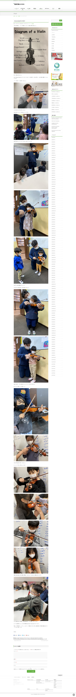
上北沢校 (53, 34)
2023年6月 (53, 219)
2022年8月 (53, 239)
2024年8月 (53, 188)
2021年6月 (53, 270)
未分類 (53, 43)
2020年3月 (53, 299)
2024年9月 (53, 186)
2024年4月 (53, 197)
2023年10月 (54, 210)
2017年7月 (53, 368)
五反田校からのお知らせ (56, 100)
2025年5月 (53, 168)
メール (15, 662)
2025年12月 (54, 155)
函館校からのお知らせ (55, 102)
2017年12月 (54, 357)
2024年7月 (53, 190)
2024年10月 (54, 184)
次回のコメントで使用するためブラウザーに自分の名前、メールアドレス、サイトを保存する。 (29, 669)
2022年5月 (53, 246)
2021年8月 (53, 266)
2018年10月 (54, 335)
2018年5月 (53, 346)
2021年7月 (53, 268)
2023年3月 (53, 224)
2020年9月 (53, 290)
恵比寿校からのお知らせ (56, 105)
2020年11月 (53, 286)
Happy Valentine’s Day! (17, 640)
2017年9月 (53, 364)
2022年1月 (53, 255)
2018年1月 (53, 355)
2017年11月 (53, 359)
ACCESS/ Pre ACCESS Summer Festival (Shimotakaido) (55, 127)
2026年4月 (53, 146)
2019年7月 (53, 317)
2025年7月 (53, 164)
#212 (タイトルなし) (30, 679)
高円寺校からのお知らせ (56, 111)
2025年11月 (53, 157)
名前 (15, 659)
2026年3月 (53, 148)
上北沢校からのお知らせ (56, 96)
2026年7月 (53, 139)
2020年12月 (54, 284)
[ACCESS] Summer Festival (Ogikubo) (56, 131)
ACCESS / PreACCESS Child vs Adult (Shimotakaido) (57, 118)
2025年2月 (53, 175)
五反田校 (32, 23)
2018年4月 (53, 348)
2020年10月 (54, 288)
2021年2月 (53, 279)
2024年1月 (53, 204)
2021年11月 (53, 259)
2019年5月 (53, 319)
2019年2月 (53, 326)
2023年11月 (53, 208)
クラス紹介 (46, 679)
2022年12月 (54, 230)
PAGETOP (60, 675)
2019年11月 (53, 308)
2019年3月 (53, 324)
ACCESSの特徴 (38, 679)
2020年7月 (53, 295)
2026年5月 (53, 144)
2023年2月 (53, 226)
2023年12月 (54, 206)
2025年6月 (53, 166)
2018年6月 (53, 344)
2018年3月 (53, 350)
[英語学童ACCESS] (18, 4)
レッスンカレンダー (48, 681)
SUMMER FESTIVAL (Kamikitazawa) (55, 124)
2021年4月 (53, 275)
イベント (53, 32)
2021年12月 (54, 257)
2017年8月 (53, 366)
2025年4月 (53, 170)
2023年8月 (53, 215)
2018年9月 (53, 337)
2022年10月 (54, 235)
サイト (15, 665)
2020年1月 (53, 304)
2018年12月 (54, 330)
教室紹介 (55, 679)
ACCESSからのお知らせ (56, 91)
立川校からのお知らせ (55, 107)
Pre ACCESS (38, 681)
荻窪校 (53, 48)
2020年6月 (53, 297)
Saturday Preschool (55, 30)
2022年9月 (53, 237)
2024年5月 (53, 195)
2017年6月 (53, 370)
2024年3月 (53, 199)
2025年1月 (53, 177)
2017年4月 (53, 375)
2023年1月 (53, 228)
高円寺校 (53, 50)
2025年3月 (53, 173)
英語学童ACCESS (36, 694)
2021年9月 (53, 264)
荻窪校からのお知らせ (55, 109)
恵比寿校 (53, 41)
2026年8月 (53, 137)
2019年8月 (53, 315)
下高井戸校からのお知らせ (56, 98)
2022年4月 (53, 248)
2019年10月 (54, 310)
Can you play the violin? (45, 640)
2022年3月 (53, 250)
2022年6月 (53, 244)
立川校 (55, 682)
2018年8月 (53, 339)
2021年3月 (53, 277)
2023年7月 (53, 217)
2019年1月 (53, 328)
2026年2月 (53, 150)
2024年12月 (54, 179)
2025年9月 (53, 159)
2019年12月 (54, 306)
